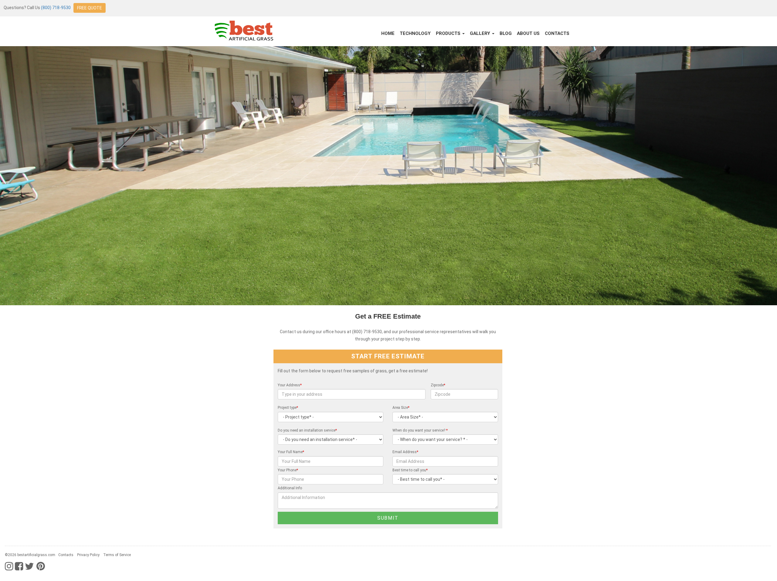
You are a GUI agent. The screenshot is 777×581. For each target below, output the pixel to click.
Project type (288, 407)
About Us (528, 33)
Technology (415, 33)
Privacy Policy (88, 555)
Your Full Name (291, 452)
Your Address (290, 385)
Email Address (405, 452)
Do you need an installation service (307, 430)
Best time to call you (410, 470)
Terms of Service (117, 555)
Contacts (557, 33)
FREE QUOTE (89, 7)
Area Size (400, 407)
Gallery (480, 33)
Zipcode (438, 385)
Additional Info (290, 488)
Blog (506, 33)
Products (449, 33)
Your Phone (288, 470)
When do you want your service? (420, 430)
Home (388, 33)
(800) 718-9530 (56, 7)
